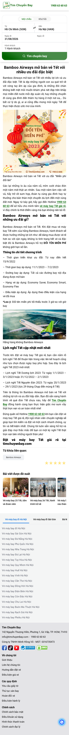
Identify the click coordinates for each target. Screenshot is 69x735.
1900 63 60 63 (59, 5)
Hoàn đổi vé (8, 695)
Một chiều (26, 19)
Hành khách (10, 45)
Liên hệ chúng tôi (11, 665)
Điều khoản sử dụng (12, 716)
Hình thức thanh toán (13, 721)
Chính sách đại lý (11, 726)
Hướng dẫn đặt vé (11, 669)
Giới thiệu (7, 659)
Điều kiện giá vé (10, 674)
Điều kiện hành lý (11, 700)
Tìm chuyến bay (37, 56)
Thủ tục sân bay (10, 690)
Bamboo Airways (13, 457)
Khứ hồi (42, 19)
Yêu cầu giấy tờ (10, 685)
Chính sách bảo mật (12, 711)
